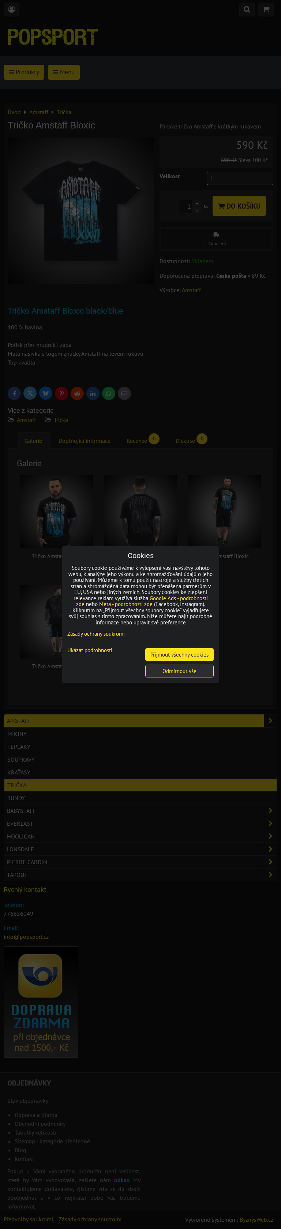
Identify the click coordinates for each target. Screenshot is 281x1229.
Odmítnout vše (179, 671)
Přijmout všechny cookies (179, 654)
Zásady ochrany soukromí (96, 633)
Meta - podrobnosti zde (126, 604)
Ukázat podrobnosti (89, 650)
